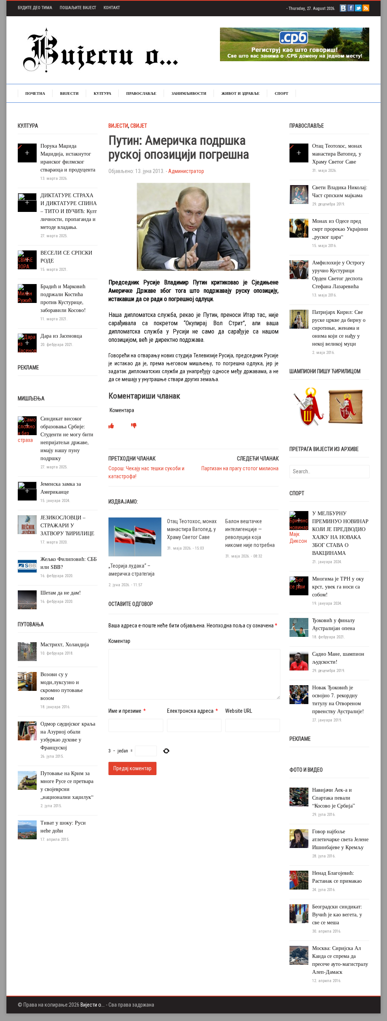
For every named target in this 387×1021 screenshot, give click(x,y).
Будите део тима (35, 7)
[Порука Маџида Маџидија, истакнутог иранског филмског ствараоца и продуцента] (20, 147)
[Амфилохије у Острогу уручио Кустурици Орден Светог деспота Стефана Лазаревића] (298, 269)
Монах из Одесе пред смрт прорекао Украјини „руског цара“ (340, 228)
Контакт (112, 7)
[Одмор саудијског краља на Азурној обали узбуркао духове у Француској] (27, 731)
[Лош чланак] (133, 426)
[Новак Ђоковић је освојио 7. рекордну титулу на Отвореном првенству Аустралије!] (298, 694)
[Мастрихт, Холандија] (27, 651)
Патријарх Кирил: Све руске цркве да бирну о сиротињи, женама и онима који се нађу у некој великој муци (338, 327)
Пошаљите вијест (78, 7)
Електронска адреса (190, 711)
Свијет (138, 126)
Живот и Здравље (240, 93)
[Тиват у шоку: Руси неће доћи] (27, 829)
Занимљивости (189, 93)
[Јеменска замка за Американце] (27, 491)
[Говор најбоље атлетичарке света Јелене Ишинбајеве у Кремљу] (298, 838)
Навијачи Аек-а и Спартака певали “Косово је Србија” (333, 797)
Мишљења (31, 398)
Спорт (281, 93)
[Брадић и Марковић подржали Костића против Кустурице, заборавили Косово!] (27, 293)
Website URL (238, 711)
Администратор (186, 171)
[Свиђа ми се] (111, 426)
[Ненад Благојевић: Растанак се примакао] (298, 880)
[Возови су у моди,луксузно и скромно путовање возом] (27, 681)
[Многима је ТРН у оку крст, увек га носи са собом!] (298, 583)
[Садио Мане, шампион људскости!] (298, 661)
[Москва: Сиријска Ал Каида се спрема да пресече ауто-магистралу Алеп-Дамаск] (298, 955)
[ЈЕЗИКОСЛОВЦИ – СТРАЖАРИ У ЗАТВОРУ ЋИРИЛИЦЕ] (27, 524)
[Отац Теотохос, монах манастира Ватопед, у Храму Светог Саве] (291, 147)
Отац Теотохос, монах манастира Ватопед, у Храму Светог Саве (192, 529)
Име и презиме (124, 711)
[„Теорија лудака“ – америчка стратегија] (135, 536)
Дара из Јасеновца (61, 335)
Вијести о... (92, 1005)
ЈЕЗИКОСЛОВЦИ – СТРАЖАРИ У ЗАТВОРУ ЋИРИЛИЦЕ (67, 525)
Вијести (69, 93)
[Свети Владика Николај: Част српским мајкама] (298, 194)
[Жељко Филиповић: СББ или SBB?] (27, 566)
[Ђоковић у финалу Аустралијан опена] (298, 627)
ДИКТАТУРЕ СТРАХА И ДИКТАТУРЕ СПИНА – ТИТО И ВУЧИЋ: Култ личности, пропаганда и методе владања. (68, 211)
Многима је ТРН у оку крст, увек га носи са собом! (338, 586)
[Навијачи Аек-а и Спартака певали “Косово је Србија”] (298, 797)
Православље (141, 93)
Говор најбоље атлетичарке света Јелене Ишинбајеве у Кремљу (340, 839)
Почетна (35, 93)
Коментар (119, 641)
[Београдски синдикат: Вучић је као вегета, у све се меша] (298, 913)
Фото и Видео (306, 770)
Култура (102, 93)
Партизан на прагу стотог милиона (240, 468)
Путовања (31, 624)
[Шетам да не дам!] (27, 599)
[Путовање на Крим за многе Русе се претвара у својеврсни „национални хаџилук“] (27, 780)
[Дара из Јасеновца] (27, 343)
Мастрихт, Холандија (64, 644)
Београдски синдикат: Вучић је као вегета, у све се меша (337, 914)
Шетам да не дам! (60, 592)
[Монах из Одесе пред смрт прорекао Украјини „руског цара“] (298, 228)
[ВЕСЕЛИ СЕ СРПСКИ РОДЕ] (27, 260)
